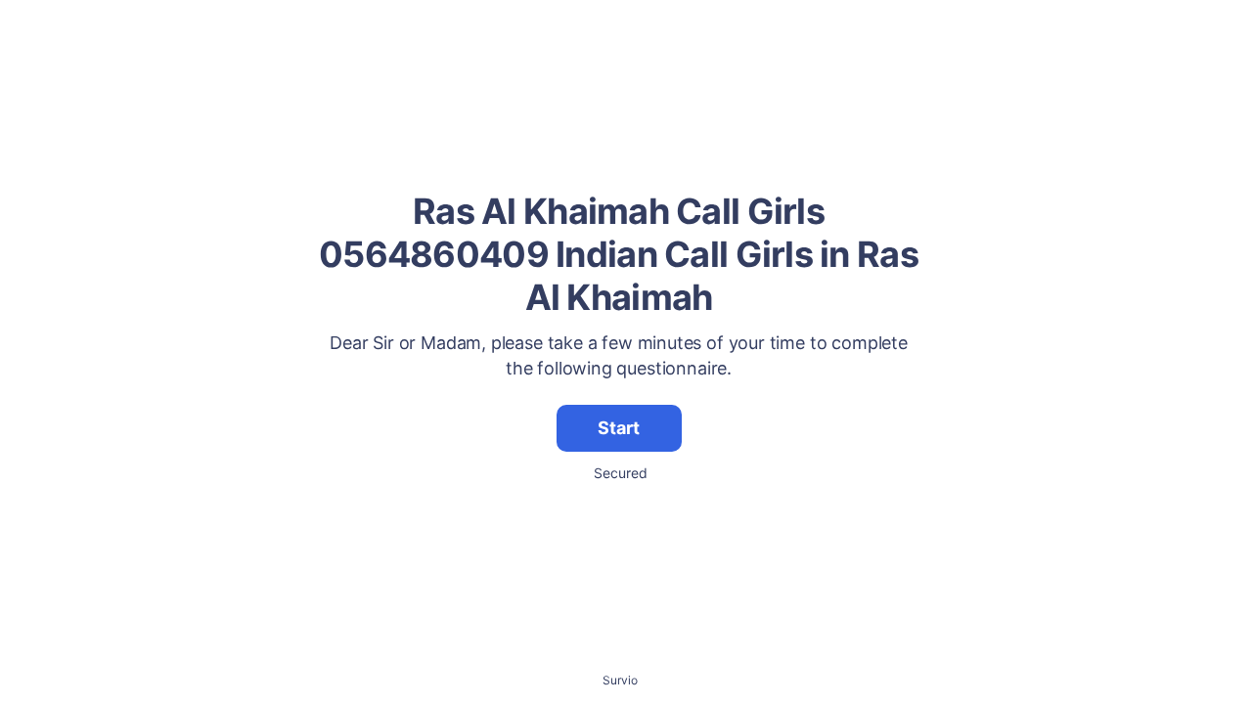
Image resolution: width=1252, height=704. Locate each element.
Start (618, 428)
